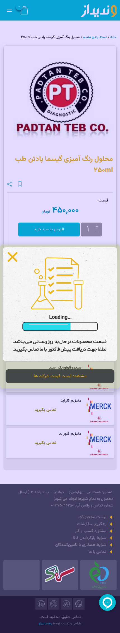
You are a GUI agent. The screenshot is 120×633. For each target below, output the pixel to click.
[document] (60, 316)
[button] (13, 257)
